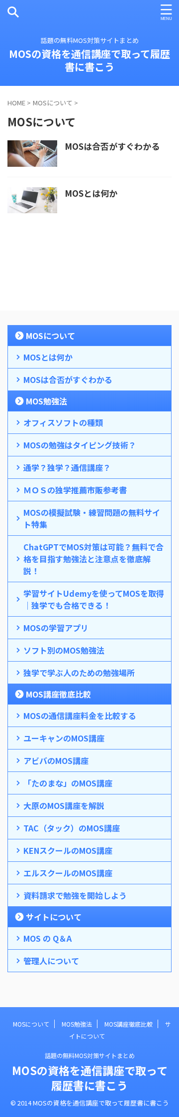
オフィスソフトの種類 (63, 422)
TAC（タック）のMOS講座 (71, 828)
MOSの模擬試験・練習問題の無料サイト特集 (91, 518)
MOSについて (50, 336)
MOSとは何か (91, 193)
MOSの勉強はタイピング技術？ (79, 445)
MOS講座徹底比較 (58, 694)
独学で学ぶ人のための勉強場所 (79, 673)
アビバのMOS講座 (56, 760)
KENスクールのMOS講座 (67, 850)
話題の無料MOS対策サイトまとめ (90, 1055)
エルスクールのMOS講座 (67, 873)
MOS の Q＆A (47, 938)
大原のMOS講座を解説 (63, 805)
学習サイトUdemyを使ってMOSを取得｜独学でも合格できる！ (93, 599)
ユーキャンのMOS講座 (63, 738)
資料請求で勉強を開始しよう (75, 895)
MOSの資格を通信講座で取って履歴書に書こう (89, 60)
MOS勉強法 (46, 401)
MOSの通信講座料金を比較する (79, 716)
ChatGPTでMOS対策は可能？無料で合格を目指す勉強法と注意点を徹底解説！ (93, 559)
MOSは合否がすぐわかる (112, 146)
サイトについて (54, 917)
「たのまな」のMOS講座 (67, 783)
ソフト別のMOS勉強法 (63, 650)
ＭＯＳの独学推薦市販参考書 (75, 490)
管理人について (51, 961)
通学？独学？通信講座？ (67, 467)
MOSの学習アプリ (56, 628)
